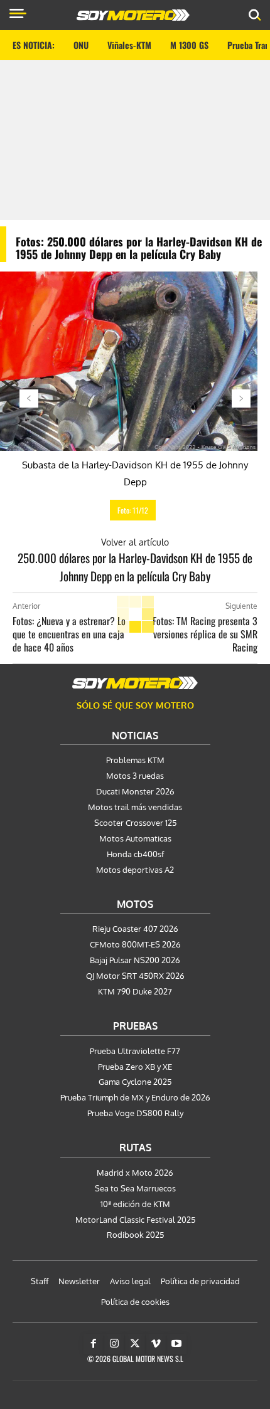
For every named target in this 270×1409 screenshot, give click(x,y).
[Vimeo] (156, 1344)
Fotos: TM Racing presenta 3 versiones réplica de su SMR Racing (205, 634)
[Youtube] (176, 1344)
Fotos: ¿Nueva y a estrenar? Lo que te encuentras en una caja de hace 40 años (69, 634)
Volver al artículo (135, 542)
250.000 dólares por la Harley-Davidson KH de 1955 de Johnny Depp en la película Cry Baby (135, 566)
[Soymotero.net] (135, 683)
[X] (135, 1344)
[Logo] (133, 15)
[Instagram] (114, 1344)
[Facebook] (94, 1344)
